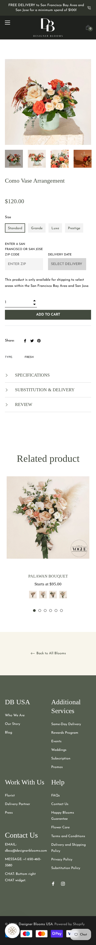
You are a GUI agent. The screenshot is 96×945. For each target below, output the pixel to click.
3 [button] (45, 610)
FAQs (55, 795)
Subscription (60, 758)
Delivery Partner (17, 804)
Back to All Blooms (50, 653)
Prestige (74, 228)
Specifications (32, 375)
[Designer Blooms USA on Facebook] (53, 884)
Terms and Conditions (68, 836)
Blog (8, 732)
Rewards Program (64, 733)
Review (23, 404)
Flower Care (60, 827)
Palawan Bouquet (48, 576)
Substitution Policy (65, 868)
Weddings (58, 750)
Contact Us (59, 804)
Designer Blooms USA (36, 924)
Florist (10, 795)
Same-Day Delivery (66, 724)
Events (56, 741)
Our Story (12, 724)
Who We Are (15, 715)
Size (8, 217)
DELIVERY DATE (60, 254)
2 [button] (39, 610)
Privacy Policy (61, 859)
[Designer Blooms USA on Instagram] (63, 884)
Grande (37, 228)
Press (9, 813)
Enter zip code (24, 249)
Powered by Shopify (69, 924)
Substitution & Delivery (44, 389)
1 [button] (34, 610)
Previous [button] (8, 159)
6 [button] (61, 610)
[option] (48, 544)
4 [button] (50, 610)
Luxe (55, 228)
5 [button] (56, 610)
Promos (57, 767)
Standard (15, 228)
